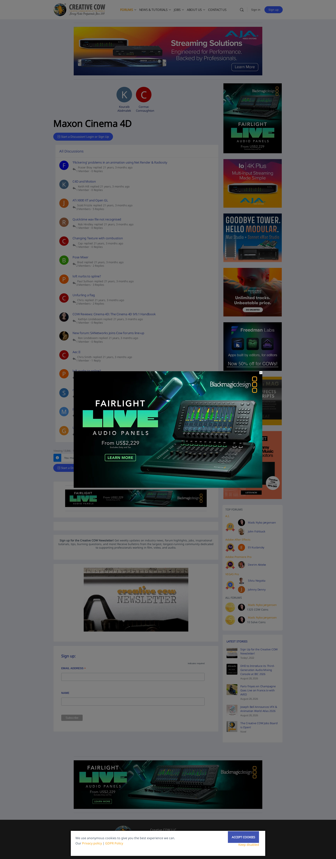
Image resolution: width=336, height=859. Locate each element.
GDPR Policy (114, 843)
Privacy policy (92, 843)
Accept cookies (243, 837)
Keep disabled (248, 844)
